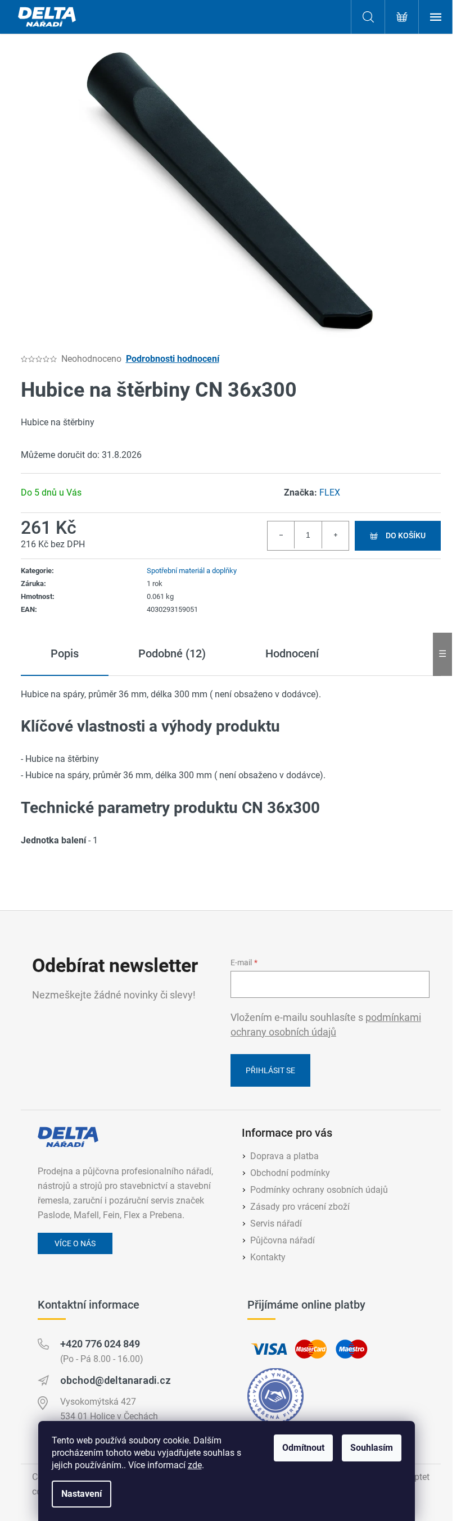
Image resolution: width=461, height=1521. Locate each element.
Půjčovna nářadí (282, 1240)
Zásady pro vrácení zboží (300, 1206)
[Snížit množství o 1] (281, 534)
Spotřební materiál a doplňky (192, 570)
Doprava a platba (284, 1156)
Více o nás (75, 1243)
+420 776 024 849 (100, 1344)
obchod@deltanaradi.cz (115, 1380)
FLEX (329, 492)
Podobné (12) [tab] (172, 653)
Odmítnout (303, 1447)
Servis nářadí (276, 1223)
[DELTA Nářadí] (68, 1137)
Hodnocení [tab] (292, 653)
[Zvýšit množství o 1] (335, 534)
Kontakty (268, 1257)
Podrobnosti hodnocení (172, 358)
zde (195, 1465)
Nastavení (81, 1493)
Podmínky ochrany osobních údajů (319, 1189)
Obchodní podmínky (290, 1173)
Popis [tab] (65, 653)
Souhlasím (371, 1447)
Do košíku (406, 535)
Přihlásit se (270, 1070)
